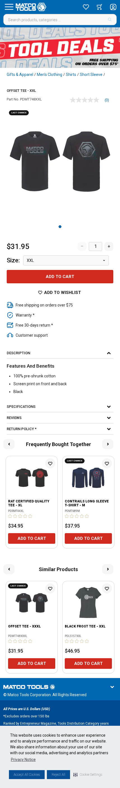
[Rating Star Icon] (10, 516)
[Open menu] (9, 7)
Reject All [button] (58, 775)
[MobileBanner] (60, 47)
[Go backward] (9, 444)
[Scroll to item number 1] (60, 226)
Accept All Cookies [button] (27, 775)
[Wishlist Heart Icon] (50, 463)
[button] (87, 774)
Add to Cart (60, 276)
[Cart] (99, 7)
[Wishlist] (86, 7)
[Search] (109, 19)
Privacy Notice (23, 759)
